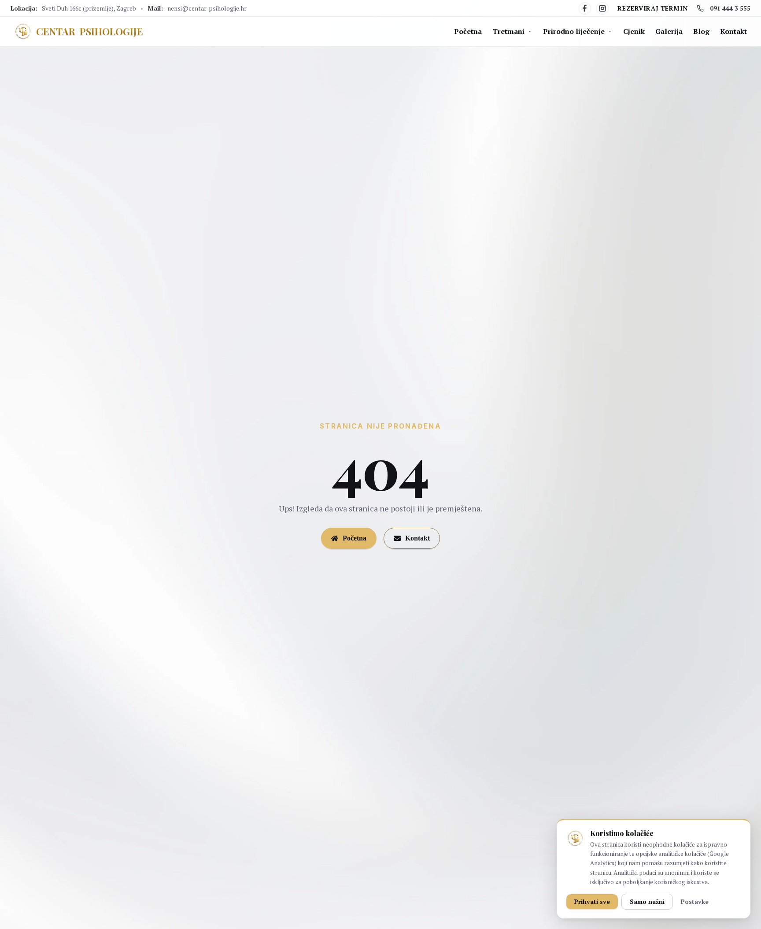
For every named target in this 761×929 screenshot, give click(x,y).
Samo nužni (647, 901)
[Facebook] (585, 8)
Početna (468, 31)
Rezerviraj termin (652, 8)
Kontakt (733, 31)
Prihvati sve (592, 901)
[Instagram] (602, 8)
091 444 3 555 (730, 8)
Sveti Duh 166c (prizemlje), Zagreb (89, 8)
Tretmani (508, 31)
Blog (701, 31)
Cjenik (634, 31)
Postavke (695, 901)
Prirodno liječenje (574, 31)
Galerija (669, 31)
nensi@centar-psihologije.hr (207, 8)
